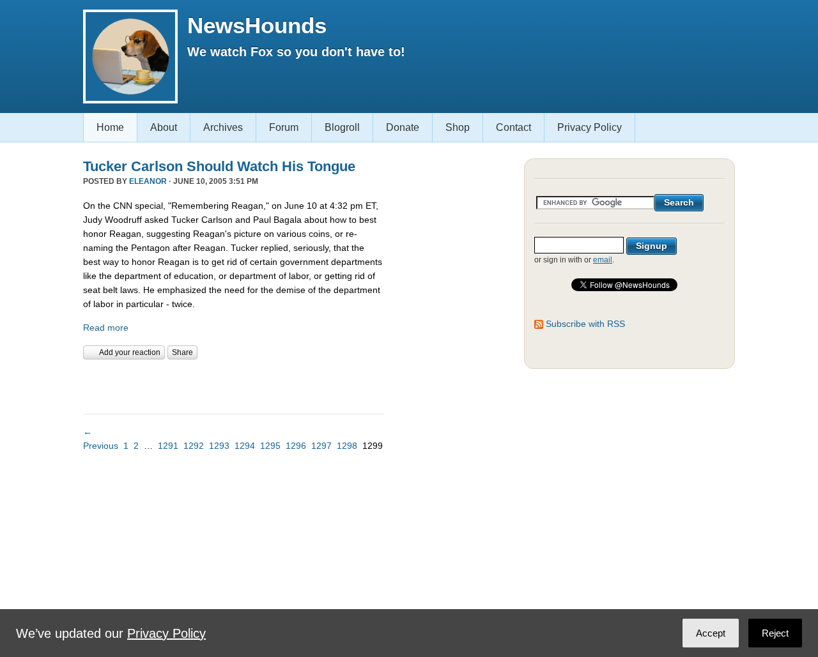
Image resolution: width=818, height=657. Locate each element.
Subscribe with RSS (585, 324)
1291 (168, 446)
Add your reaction (129, 352)
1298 (347, 446)
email (602, 259)
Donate (402, 127)
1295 (270, 446)
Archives (223, 127)
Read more (105, 327)
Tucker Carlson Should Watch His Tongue (219, 166)
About (163, 127)
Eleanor (148, 181)
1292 (193, 446)
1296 (296, 446)
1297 (321, 446)
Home (110, 127)
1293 (219, 446)
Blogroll (342, 127)
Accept (710, 633)
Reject (775, 633)
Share (182, 352)
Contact (513, 127)
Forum (283, 127)
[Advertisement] (232, 385)
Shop (457, 127)
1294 (245, 446)
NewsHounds (257, 25)
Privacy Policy (589, 127)
